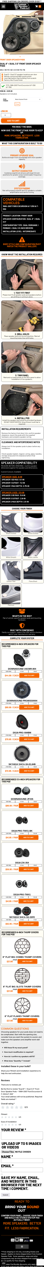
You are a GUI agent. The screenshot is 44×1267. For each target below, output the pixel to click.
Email (7, 1166)
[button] (3, 6)
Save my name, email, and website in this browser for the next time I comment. (21, 1183)
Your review (13, 1130)
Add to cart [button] (29, 675)
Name (7, 1156)
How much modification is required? (19, 1052)
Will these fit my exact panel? (16, 1048)
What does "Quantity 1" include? (17, 1061)
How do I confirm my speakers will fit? (19, 1056)
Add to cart (13, 120)
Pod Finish (5, 100)
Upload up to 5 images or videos (21, 1145)
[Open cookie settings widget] (3, 1263)
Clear (17, 104)
